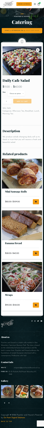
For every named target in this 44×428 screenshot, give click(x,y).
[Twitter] (38, 321)
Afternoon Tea (17, 30)
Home (7, 30)
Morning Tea (8, 114)
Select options (36, 201)
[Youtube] (41, 321)
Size (4, 92)
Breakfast (29, 111)
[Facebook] (32, 321)
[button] (38, 50)
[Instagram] (35, 321)
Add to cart (22, 101)
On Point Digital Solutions (14, 418)
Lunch (36, 111)
